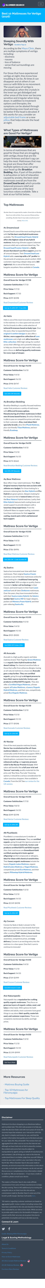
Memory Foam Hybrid (21, 601)
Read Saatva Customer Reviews (16, 639)
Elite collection (10, 342)
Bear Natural (12, 499)
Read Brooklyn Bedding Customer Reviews (20, 465)
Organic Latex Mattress (19, 864)
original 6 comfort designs (14, 333)
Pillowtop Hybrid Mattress (21, 872)
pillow (7, 119)
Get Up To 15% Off (11, 733)
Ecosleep (14, 430)
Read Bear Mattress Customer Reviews (19, 554)
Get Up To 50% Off (11, 825)
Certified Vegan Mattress (19, 684)
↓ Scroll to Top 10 (19, 45)
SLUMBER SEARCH (15, 5)
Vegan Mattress (31, 867)
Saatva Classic (30, 574)
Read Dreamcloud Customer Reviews (18, 302)
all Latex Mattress (17, 687)
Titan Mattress (23, 427)
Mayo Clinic (28, 48)
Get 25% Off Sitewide (12, 394)
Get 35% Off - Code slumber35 (15, 559)
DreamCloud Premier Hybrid (16, 248)
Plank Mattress (32, 425)
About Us (5, 1244)
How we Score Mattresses (11, 1257)
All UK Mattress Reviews (11, 1265)
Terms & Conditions (9, 1248)
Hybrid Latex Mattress (13, 867)
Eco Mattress (25, 869)
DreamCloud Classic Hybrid (26, 237)
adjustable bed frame (15, 117)
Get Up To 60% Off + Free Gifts (15, 308)
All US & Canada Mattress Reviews (14, 1261)
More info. (25, 220)
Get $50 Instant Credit (12, 988)
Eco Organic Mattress (18, 693)
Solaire (36, 596)
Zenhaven (25, 590)
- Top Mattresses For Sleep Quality (22, 1098)
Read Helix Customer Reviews (15, 388)
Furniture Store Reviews (10, 1269)
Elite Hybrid (9, 502)
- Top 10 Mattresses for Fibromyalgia (16, 1091)
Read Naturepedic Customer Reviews (18, 1057)
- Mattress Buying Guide (16, 1084)
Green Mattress (34, 660)
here (33, 1196)
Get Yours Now (9, 1062)
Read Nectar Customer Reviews (16, 819)
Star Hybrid (30, 491)
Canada (36, 267)
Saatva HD (18, 599)
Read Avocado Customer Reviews (17, 728)
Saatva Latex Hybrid (20, 596)
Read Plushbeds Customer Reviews (18, 907)
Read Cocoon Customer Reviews (16, 982)
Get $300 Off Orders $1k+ (13, 645)
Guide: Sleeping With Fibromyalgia (14, 1234)
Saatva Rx (19, 604)
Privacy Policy (7, 1252)
